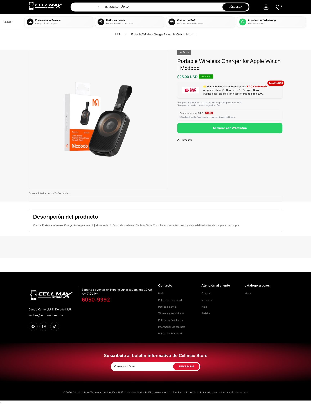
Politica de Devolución (170, 320)
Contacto (206, 293)
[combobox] (138, 7)
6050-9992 (96, 299)
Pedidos (205, 313)
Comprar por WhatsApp (230, 128)
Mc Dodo (184, 52)
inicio (204, 307)
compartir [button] (186, 139)
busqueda (206, 300)
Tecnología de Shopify (102, 392)
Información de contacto (171, 327)
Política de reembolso (157, 392)
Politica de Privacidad (170, 300)
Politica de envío (167, 307)
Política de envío (208, 392)
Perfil (161, 293)
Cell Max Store (81, 392)
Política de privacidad (130, 392)
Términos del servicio (184, 392)
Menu (248, 293)
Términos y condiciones (171, 313)
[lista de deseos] (278, 7)
